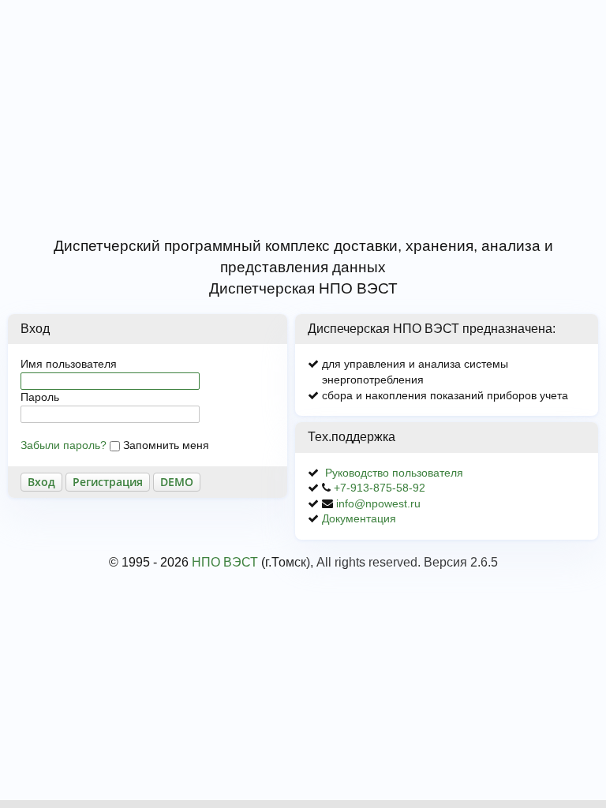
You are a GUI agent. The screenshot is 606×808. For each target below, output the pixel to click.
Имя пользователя (69, 363)
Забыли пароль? (64, 445)
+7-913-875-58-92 (379, 487)
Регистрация (108, 481)
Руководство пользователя (394, 472)
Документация (359, 518)
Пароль (40, 397)
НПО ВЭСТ (225, 562)
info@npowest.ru (378, 503)
